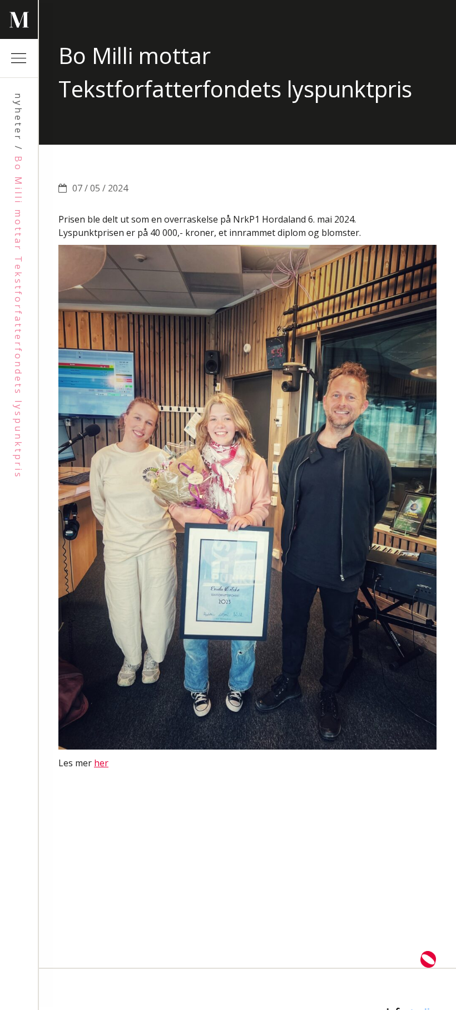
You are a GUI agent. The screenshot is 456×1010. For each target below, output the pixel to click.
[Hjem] (19, 19)
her (101, 763)
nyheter (18, 117)
